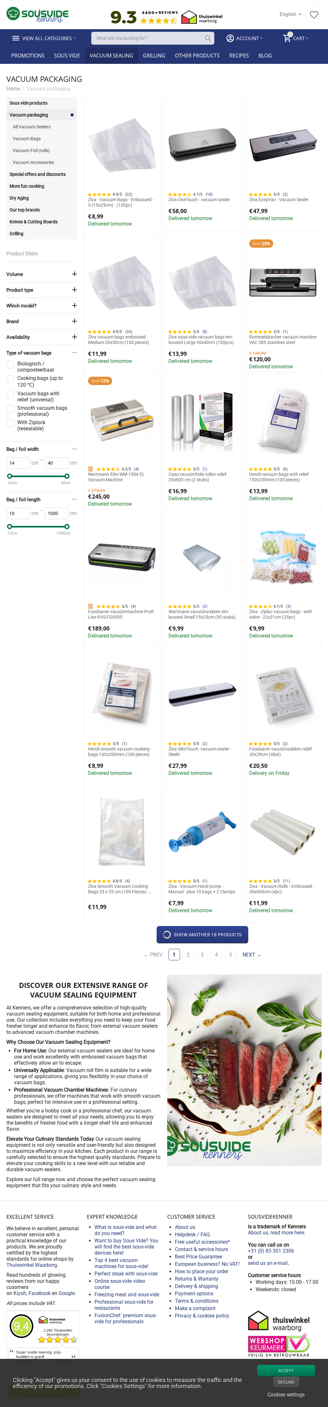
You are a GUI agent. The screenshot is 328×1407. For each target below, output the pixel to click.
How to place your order (201, 1271)
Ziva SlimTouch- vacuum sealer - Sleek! (200, 751)
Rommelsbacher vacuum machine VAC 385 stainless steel (282, 339)
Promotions (28, 55)
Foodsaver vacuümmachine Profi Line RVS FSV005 (121, 614)
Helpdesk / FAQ (192, 1234)
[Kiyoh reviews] (43, 1354)
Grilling (154, 55)
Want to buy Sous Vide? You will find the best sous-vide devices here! (126, 1247)
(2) (285, 194)
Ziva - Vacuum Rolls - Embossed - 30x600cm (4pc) (281, 889)
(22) (128, 194)
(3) (288, 606)
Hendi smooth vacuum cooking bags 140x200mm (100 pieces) (119, 751)
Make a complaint (195, 1308)
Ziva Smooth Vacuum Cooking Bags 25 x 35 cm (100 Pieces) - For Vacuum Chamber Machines (120, 889)
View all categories (47, 38)
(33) (128, 332)
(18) (209, 194)
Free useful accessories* (202, 1242)
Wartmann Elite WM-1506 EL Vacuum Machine (116, 477)
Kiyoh (19, 1293)
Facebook (40, 1293)
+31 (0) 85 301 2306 (271, 1251)
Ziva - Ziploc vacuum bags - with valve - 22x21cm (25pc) (280, 614)
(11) (286, 881)
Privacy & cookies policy (202, 1316)
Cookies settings (286, 1395)
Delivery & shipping (196, 1286)
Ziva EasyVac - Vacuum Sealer (279, 199)
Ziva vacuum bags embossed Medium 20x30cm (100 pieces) (118, 339)
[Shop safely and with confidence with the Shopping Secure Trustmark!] (280, 1333)
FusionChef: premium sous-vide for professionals (125, 1318)
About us (185, 1227)
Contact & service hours (201, 1249)
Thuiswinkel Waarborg (31, 1265)
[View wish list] (314, 18)
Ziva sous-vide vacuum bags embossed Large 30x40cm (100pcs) (201, 339)
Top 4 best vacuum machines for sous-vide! (121, 1263)
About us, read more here (276, 1233)
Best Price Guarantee (198, 1257)
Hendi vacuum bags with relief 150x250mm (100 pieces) (279, 477)
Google (67, 1293)
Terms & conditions (196, 1301)
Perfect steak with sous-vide (126, 1274)
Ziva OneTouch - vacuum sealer (199, 199)
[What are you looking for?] (207, 38)
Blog (265, 55)
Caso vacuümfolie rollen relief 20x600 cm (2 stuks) (197, 477)
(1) (285, 332)
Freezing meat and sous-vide (126, 1294)
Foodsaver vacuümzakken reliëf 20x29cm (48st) (280, 751)
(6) (285, 469)
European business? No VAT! (207, 1264)
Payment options (194, 1294)
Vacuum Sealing (111, 55)
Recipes (239, 55)
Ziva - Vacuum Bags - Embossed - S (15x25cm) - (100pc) (121, 202)
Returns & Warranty (196, 1279)
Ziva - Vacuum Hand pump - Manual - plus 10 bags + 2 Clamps (201, 889)
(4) (136, 469)
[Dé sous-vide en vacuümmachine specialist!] (37, 14)
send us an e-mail (268, 1263)
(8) (204, 332)
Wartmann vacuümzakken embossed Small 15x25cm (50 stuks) (201, 614)
